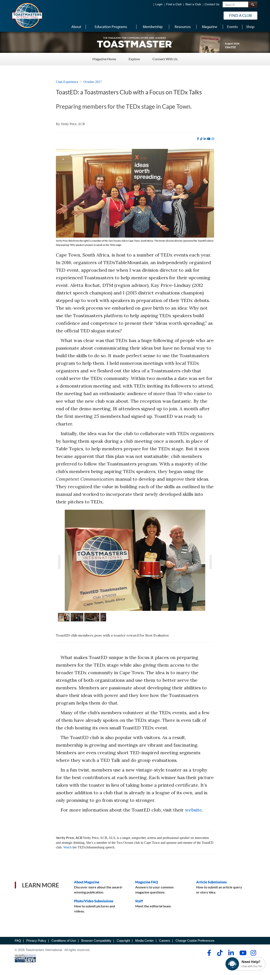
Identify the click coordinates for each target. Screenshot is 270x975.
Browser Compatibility (96, 940)
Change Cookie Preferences (195, 940)
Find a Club (174, 4)
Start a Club (193, 4)
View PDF (230, 46)
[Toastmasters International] (27, 15)
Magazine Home (104, 59)
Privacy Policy (36, 940)
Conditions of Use (63, 940)
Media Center (144, 940)
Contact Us (212, 4)
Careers (164, 940)
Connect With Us (165, 59)
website (193, 810)
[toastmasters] (135, 42)
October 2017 (93, 82)
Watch (67, 847)
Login (159, 4)
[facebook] (198, 138)
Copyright (123, 940)
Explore (134, 59)
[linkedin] (205, 138)
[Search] (252, 4)
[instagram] (213, 138)
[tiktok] (201, 138)
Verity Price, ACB (73, 124)
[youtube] (209, 138)
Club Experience (67, 82)
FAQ (18, 940)
